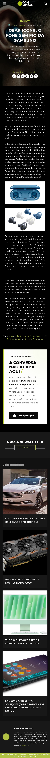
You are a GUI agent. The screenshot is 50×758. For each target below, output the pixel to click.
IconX (44, 336)
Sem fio (28, 339)
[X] (23, 76)
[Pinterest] (31, 76)
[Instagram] (36, 76)
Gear (37, 336)
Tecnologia (38, 339)
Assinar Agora (25, 448)
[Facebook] (18, 76)
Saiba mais (25, 745)
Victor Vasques (19, 25)
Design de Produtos (19, 336)
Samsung (19, 339)
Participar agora (26, 416)
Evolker (33, 756)
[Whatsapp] (14, 76)
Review (25, 21)
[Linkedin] (27, 76)
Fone (32, 336)
